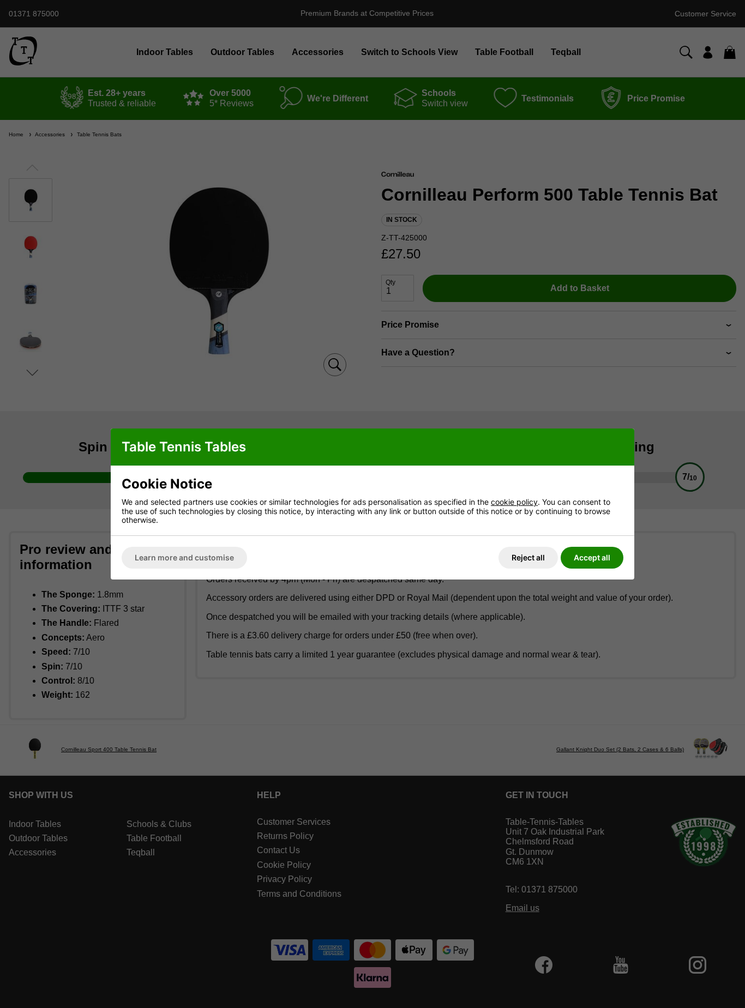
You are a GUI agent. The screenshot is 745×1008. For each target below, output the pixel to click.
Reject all (528, 557)
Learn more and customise (184, 557)
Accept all (592, 557)
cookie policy (514, 501)
